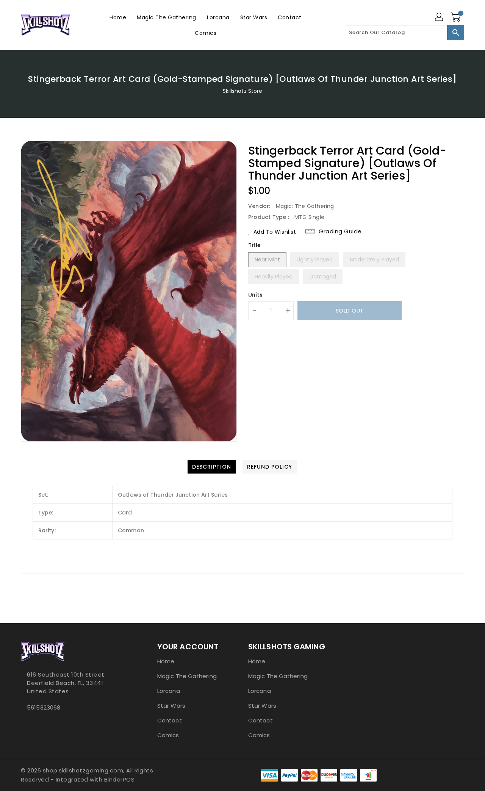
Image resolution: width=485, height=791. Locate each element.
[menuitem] (118, 17)
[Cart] (456, 17)
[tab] (212, 467)
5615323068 (43, 707)
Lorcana (168, 691)
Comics (168, 735)
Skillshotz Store (243, 91)
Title (254, 245)
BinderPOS (119, 779)
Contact (169, 720)
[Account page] (439, 17)
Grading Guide (340, 231)
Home (165, 661)
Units (255, 294)
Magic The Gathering (187, 676)
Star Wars (171, 706)
